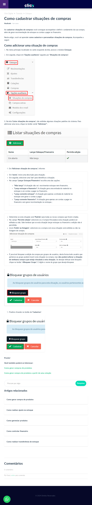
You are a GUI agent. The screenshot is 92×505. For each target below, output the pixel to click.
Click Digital (8, 13)
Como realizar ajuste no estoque (20, 410)
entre (13, 475)
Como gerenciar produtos (17, 421)
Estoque (29, 13)
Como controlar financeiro (17, 431)
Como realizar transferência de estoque (23, 442)
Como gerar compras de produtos (18, 368)
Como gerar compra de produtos (20, 400)
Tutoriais (19, 13)
